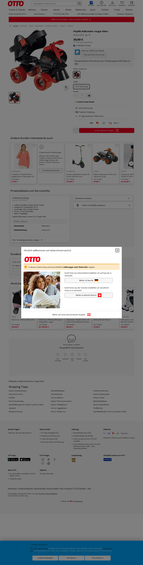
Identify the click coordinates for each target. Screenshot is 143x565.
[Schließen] (117, 250)
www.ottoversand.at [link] (69, 314)
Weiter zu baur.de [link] (86, 280)
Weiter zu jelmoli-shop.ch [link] (86, 295)
